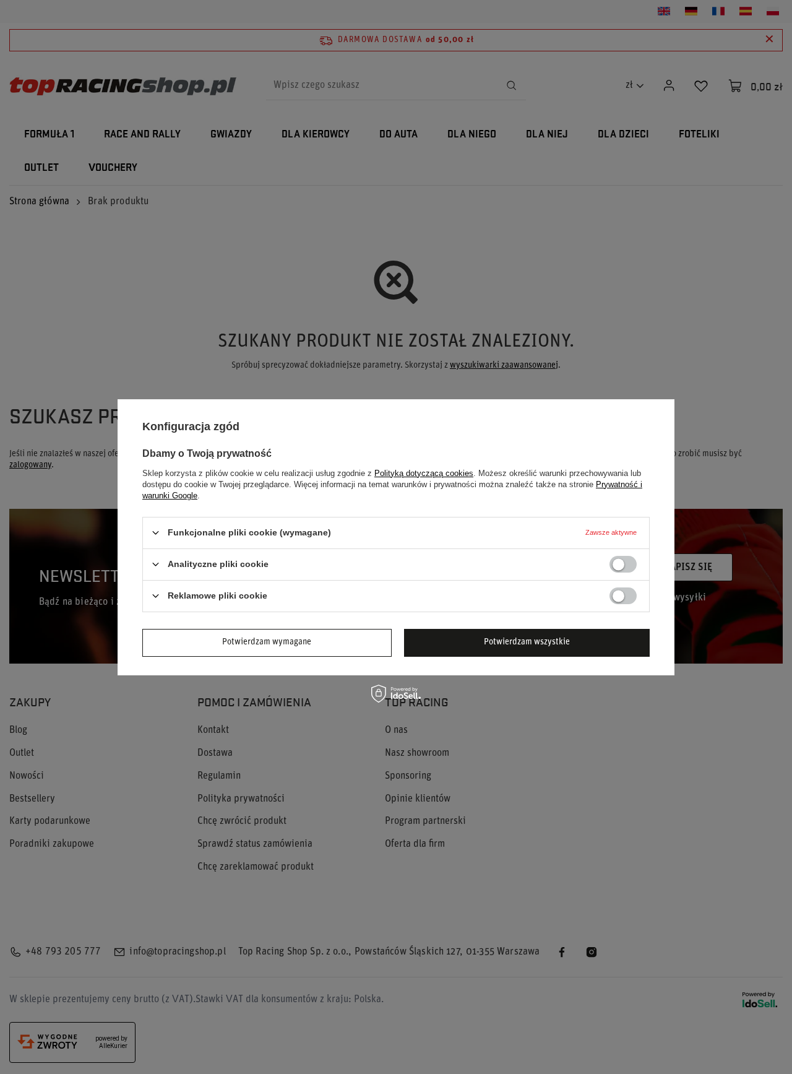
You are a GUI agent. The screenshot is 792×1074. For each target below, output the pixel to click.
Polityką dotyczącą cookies (423, 472)
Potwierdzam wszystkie (527, 642)
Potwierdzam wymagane (266, 642)
